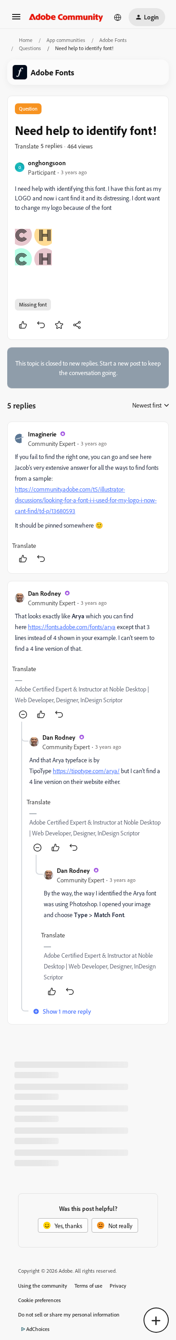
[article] (88, 497)
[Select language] (118, 17)
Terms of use (88, 1285)
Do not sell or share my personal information (69, 1314)
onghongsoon (47, 163)
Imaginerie (42, 434)
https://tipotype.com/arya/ (86, 770)
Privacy (118, 1285)
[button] (16, 19)
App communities (65, 40)
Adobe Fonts (113, 40)
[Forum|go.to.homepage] (66, 17)
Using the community (42, 1285)
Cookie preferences (39, 1300)
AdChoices (38, 1329)
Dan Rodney (44, 593)
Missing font (33, 304)
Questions (30, 48)
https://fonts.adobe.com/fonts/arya (72, 627)
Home (25, 40)
